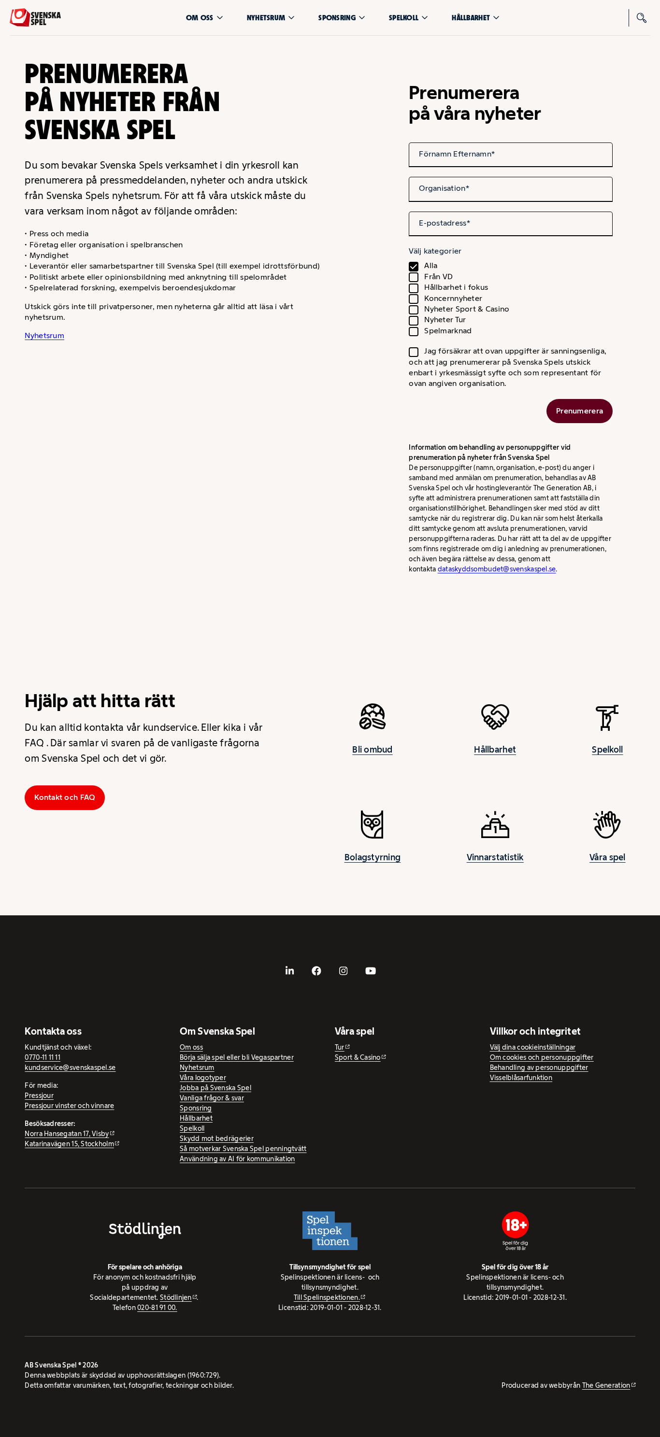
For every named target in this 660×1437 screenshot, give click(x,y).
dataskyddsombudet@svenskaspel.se (497, 569)
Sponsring (336, 17)
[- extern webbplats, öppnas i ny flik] (289, 971)
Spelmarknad (448, 330)
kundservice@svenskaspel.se (70, 1067)
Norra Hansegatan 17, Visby (67, 1133)
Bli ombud (372, 749)
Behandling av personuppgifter (539, 1067)
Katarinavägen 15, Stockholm (69, 1143)
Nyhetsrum (266, 17)
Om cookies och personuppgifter (542, 1057)
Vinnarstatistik (495, 857)
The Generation (606, 1385)
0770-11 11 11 (42, 1057)
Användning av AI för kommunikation (237, 1158)
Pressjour (39, 1095)
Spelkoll (403, 17)
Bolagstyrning (372, 857)
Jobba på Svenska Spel (215, 1087)
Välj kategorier (435, 251)
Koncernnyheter (453, 298)
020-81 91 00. (157, 1307)
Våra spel (607, 857)
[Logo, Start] (35, 17)
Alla (430, 265)
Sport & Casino (358, 1057)
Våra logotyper (203, 1077)
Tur (339, 1047)
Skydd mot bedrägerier (217, 1138)
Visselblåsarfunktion (521, 1077)
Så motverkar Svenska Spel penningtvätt (243, 1148)
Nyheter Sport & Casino (466, 308)
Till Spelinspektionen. (327, 1297)
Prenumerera (579, 410)
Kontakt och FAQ (64, 797)
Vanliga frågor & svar (212, 1098)
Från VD (438, 276)
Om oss (200, 17)
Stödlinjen (176, 1297)
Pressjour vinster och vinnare (69, 1105)
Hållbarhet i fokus (456, 287)
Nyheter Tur (445, 319)
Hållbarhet (471, 17)
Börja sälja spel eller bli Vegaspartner (237, 1057)
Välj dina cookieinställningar (533, 1047)
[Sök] (641, 18)
